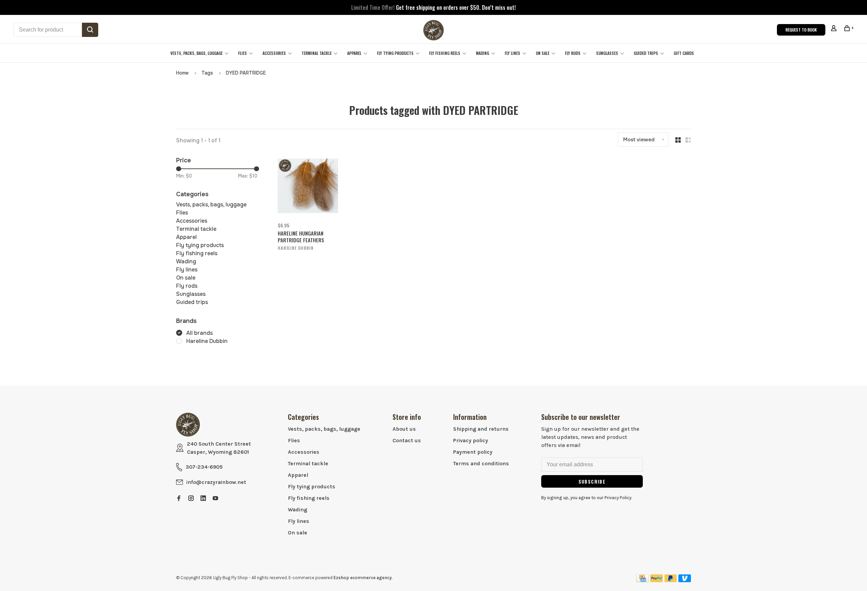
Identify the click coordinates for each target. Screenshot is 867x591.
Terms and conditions (481, 463)
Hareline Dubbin (207, 341)
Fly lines (512, 53)
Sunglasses (607, 53)
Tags (207, 73)
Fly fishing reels (444, 53)
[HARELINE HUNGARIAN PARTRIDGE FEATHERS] (308, 187)
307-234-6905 (204, 467)
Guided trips (646, 53)
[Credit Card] (642, 580)
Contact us (407, 440)
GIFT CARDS (684, 53)
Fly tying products (395, 53)
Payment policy (472, 452)
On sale (542, 53)
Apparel (354, 53)
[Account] (835, 29)
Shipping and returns (481, 429)
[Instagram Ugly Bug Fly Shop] (191, 498)
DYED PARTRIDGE (246, 73)
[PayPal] (656, 580)
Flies (242, 53)
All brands (199, 333)
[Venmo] (684, 580)
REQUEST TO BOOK (801, 30)
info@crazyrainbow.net (216, 482)
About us (404, 429)
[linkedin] (203, 498)
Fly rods (572, 53)
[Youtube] (215, 498)
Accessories (274, 53)
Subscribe (592, 481)
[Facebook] (179, 498)
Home (182, 73)
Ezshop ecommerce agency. (363, 577)
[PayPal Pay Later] (670, 580)
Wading (482, 53)
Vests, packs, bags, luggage (196, 53)
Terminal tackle (316, 53)
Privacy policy (470, 440)
